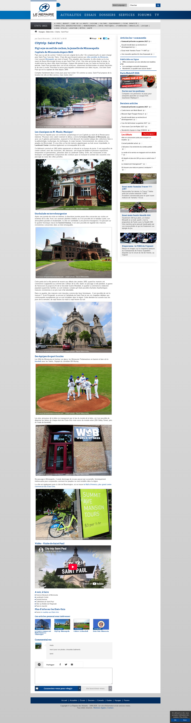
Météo (82, 28)
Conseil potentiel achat (132, 143)
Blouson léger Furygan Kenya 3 (134, 114)
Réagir (94, 38)
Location (73, 28)
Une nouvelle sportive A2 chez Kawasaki (138, 54)
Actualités (73, 700)
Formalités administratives (67, 26)
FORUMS (145, 15)
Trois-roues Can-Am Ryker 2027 (134, 127)
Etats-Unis (40, 26)
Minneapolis (49, 59)
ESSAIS (90, 15)
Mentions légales (99, 708)
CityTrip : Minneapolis (62, 630)
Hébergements (90, 26)
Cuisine (93, 23)
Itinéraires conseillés (127, 26)
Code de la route (79, 23)
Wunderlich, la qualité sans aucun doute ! (137, 69)
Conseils (100, 700)
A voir (57, 23)
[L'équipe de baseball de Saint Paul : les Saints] (73, 415)
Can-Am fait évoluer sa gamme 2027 (136, 123)
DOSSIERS (107, 15)
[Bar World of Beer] (73, 476)
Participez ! (149, 134)
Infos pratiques (106, 26)
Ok (175, 720)
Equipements (115, 23)
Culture (103, 23)
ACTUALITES (70, 15)
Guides (109, 700)
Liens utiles (60, 28)
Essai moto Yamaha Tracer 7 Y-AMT (135, 51)
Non (185, 720)
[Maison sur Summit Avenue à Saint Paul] (73, 210)
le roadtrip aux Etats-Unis (50, 612)
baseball (38, 361)
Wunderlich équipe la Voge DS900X (136, 130)
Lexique (145, 26)
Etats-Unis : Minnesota (101, 630)
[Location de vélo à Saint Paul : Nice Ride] (73, 540)
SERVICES (127, 15)
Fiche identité (130, 23)
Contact (110, 708)
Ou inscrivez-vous (95, 688)
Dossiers (91, 700)
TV (157, 15)
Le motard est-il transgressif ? (134, 164)
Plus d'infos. (183, 717)
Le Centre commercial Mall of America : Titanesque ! (43, 631)
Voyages (42, 32)
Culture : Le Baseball (81, 630)
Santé (89, 28)
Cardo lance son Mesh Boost (133, 110)
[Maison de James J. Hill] (73, 278)
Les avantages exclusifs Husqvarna (134, 66)
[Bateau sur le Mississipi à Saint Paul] (73, 128)
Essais (82, 700)
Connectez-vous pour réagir (58, 688)
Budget (66, 23)
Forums (127, 700)
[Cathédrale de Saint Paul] (73, 353)
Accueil (64, 700)
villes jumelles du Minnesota (97, 57)
